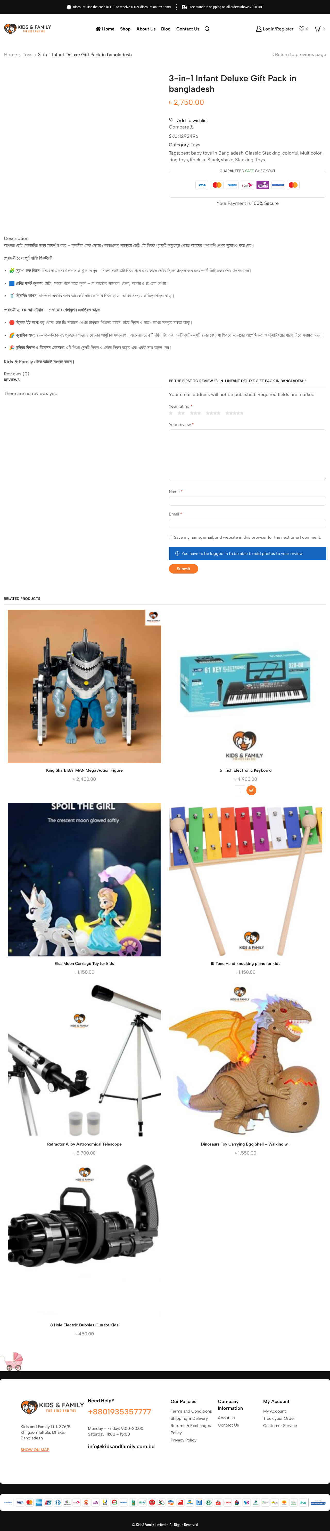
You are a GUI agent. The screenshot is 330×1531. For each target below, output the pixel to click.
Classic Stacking (262, 153)
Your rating (181, 406)
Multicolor (310, 153)
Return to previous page (300, 54)
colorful (290, 153)
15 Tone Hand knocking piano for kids (245, 963)
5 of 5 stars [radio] (235, 413)
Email (175, 514)
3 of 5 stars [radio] (195, 413)
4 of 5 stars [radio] (213, 413)
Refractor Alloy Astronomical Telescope (84, 1144)
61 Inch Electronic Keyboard (246, 770)
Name (176, 491)
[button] (251, 790)
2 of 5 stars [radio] (181, 413)
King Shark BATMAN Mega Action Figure (84, 770)
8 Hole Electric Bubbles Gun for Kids (84, 1325)
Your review (181, 424)
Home (108, 28)
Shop (125, 28)
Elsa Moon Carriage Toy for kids (84, 963)
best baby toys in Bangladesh (211, 153)
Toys (27, 55)
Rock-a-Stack (204, 160)
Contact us (187, 28)
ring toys (178, 160)
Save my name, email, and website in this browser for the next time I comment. (247, 537)
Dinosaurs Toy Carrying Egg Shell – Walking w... (246, 1144)
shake (227, 160)
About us (145, 28)
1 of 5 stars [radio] (170, 413)
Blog (166, 28)
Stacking (244, 160)
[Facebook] (23, 1461)
